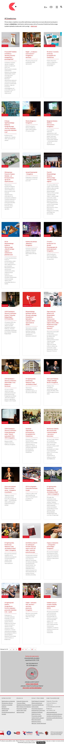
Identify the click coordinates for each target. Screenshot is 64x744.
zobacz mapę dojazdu (32, 684)
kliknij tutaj (34, 26)
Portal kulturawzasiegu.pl (8, 712)
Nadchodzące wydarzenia (8, 701)
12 (32, 649)
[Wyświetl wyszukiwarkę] (61, 7)
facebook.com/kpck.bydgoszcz (54, 714)
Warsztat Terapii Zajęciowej (39, 723)
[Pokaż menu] (57, 7)
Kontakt (4, 714)
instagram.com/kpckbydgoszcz (54, 718)
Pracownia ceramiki (37, 716)
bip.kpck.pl (49, 719)
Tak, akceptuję (41, 742)
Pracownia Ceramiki (22, 708)
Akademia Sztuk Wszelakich (24, 705)
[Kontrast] (51, 7)
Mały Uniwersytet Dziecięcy (24, 706)
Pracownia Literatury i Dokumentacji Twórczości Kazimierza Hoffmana (38, 710)
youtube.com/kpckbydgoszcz (54, 716)
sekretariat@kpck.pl (51, 712)
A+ (45, 7)
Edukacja (4, 706)
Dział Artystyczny (36, 714)
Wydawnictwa (5, 708)
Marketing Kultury (36, 721)
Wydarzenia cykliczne (7, 703)
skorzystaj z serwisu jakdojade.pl (32, 688)
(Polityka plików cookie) (29, 742)
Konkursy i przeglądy (7, 705)
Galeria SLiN (5, 710)
